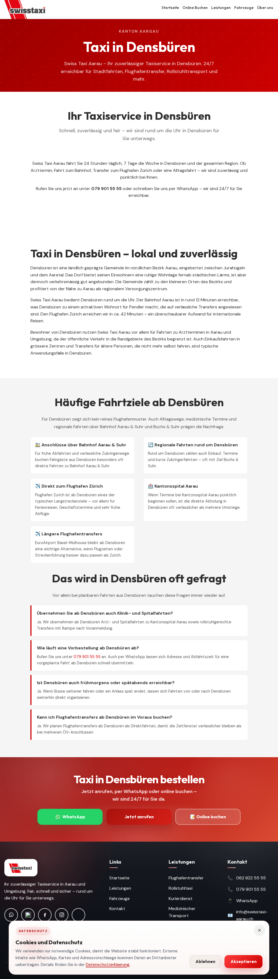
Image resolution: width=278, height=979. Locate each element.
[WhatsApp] (11, 915)
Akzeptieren (243, 961)
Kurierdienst (180, 898)
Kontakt (117, 908)
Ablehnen (205, 961)
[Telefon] (28, 915)
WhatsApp (73, 816)
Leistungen (221, 7)
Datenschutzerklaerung (107, 964)
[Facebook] (45, 915)
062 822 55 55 (251, 878)
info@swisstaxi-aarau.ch (252, 915)
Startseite (170, 7)
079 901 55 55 (87, 656)
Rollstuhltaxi (180, 888)
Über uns (265, 7)
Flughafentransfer (186, 878)
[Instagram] (61, 915)
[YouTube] (78, 915)
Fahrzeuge (244, 7)
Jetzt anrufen (139, 816)
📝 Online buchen (208, 816)
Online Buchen (195, 7)
